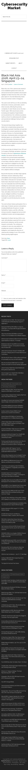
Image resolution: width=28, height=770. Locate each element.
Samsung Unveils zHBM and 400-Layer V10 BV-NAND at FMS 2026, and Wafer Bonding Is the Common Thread (12, 492)
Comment (4, 258)
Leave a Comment (18, 84)
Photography (15, 762)
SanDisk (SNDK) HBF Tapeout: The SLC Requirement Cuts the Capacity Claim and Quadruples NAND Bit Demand (11, 450)
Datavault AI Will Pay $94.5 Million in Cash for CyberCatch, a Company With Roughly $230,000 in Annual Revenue (13, 328)
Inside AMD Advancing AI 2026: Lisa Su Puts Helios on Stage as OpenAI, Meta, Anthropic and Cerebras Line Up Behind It (13, 542)
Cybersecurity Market (14, 6)
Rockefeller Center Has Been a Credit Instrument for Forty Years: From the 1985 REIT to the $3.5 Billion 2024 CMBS (13, 582)
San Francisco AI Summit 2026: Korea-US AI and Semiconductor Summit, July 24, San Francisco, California (13, 528)
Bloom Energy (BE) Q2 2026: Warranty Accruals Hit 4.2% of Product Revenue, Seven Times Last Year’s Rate (13, 726)
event (9, 240)
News (8, 238)
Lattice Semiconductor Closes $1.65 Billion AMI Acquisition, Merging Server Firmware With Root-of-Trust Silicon (13, 352)
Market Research (7, 762)
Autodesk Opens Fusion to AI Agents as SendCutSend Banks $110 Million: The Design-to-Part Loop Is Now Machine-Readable (13, 474)
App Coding (7, 764)
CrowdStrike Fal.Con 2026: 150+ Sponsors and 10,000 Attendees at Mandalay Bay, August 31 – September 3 (12, 321)
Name (3, 275)
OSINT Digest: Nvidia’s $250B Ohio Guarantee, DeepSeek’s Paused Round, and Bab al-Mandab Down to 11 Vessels (12, 739)
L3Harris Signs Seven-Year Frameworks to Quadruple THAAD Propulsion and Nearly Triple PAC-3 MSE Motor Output (12, 423)
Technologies (14, 761)
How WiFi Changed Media (7, 681)
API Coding (22, 762)
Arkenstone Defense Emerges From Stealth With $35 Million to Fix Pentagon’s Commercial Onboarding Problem (13, 436)
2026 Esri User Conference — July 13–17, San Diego (14, 554)
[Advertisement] (14, 36)
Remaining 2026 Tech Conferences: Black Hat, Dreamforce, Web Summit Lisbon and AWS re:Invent (12, 549)
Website (3, 290)
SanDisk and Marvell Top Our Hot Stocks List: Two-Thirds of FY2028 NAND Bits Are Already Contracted (13, 599)
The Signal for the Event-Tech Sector (10, 563)
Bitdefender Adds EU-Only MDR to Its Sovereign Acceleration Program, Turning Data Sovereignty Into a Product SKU (13, 345)
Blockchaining (14, 764)
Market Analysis (23, 761)
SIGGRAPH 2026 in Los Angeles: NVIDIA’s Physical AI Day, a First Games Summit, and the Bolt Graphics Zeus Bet (13, 535)
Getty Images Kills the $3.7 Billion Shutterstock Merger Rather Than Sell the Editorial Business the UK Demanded (13, 656)
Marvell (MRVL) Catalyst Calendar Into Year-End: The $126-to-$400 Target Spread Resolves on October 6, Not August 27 (13, 698)
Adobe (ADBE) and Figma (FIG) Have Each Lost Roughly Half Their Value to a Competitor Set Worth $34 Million (13, 649)
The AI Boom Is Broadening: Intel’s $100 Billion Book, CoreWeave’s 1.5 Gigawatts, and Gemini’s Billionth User (12, 467)
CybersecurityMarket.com (18, 759)
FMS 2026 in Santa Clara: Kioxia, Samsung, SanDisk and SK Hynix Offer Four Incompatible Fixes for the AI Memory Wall (12, 521)
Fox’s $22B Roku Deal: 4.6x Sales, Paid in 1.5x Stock (14, 662)
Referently (21, 764)
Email (3, 283)
